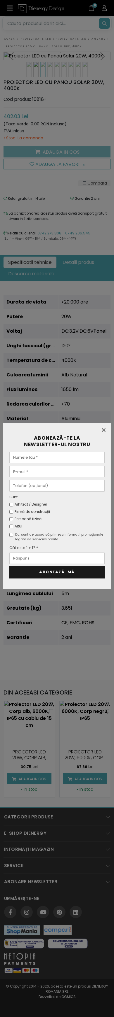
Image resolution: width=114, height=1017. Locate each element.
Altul (18, 526)
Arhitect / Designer (31, 504)
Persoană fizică (28, 518)
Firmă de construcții (32, 511)
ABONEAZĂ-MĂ (57, 572)
